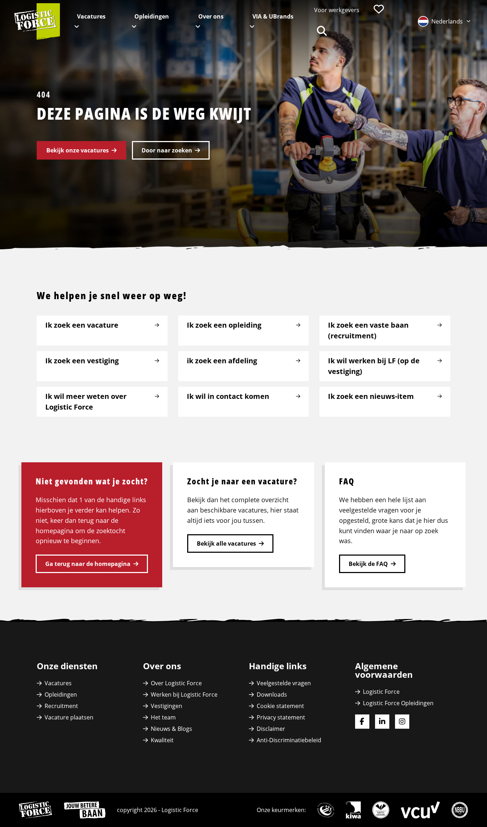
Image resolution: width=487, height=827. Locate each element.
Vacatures (91, 16)
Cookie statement (280, 706)
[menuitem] (336, 10)
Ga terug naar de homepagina (87, 564)
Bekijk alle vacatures (226, 543)
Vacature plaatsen (69, 717)
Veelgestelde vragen (284, 683)
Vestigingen (166, 706)
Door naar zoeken (167, 150)
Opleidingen (151, 16)
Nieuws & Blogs (171, 729)
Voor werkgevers (336, 10)
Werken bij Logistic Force (184, 694)
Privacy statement (281, 717)
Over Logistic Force (176, 683)
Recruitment (61, 706)
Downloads (272, 694)
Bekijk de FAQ (368, 564)
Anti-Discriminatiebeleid (289, 740)
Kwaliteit (162, 740)
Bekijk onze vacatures (77, 150)
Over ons (211, 16)
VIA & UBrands (272, 16)
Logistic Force (381, 692)
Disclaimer (271, 729)
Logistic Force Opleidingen (398, 703)
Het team (163, 717)
